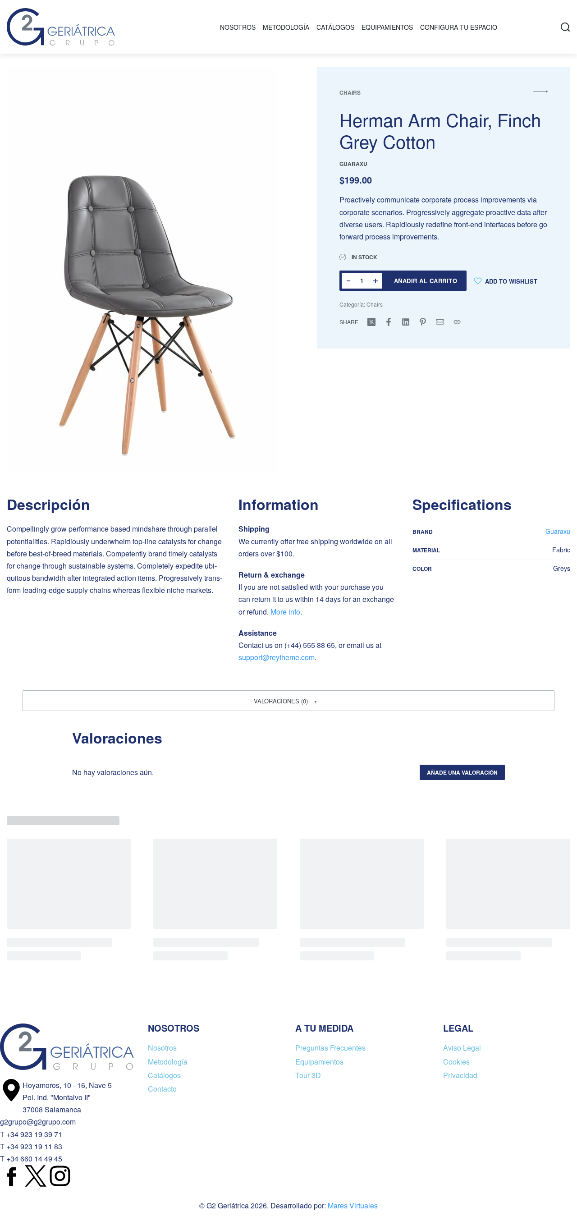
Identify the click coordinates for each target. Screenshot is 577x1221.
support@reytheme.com (276, 657)
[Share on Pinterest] (423, 322)
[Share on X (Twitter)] (371, 322)
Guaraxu (557, 531)
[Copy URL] (457, 322)
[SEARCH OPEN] (565, 27)
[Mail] (440, 322)
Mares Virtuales (353, 1205)
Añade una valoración (462, 772)
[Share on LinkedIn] (406, 322)
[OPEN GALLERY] (142, 270)
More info (285, 611)
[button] (288, 700)
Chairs (350, 92)
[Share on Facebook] (389, 322)
